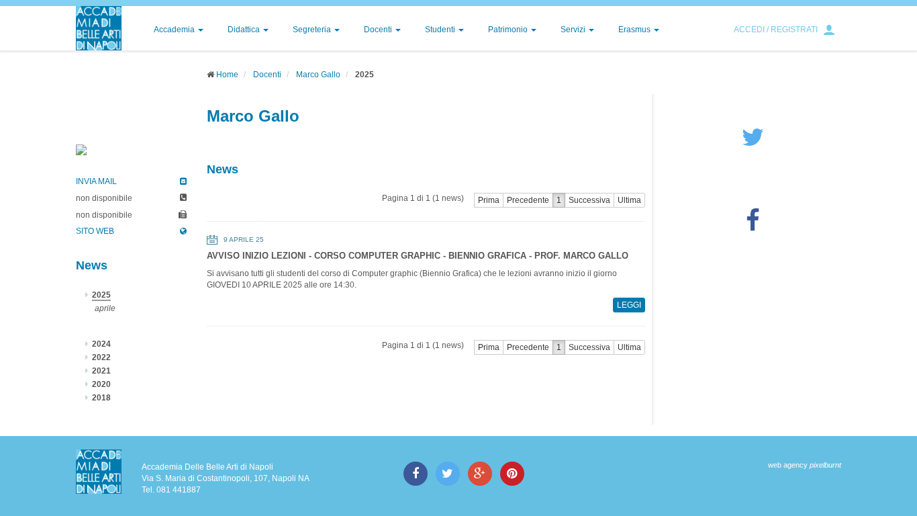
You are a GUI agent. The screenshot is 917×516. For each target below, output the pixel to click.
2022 (101, 357)
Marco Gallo (318, 74)
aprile (105, 308)
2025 (101, 295)
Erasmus (635, 29)
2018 (101, 397)
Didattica (245, 29)
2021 (101, 371)
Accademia (175, 29)
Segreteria (313, 29)
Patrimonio (509, 29)
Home (227, 74)
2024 (101, 344)
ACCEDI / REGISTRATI (776, 29)
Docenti (379, 29)
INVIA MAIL (96, 181)
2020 (101, 384)
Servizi (574, 29)
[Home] (99, 28)
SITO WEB (95, 231)
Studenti (441, 29)
